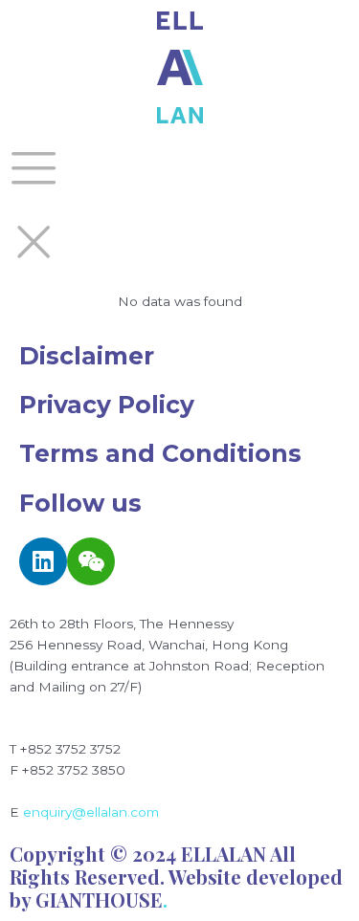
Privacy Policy (106, 404)
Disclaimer (86, 355)
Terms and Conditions (160, 453)
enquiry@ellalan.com (91, 812)
